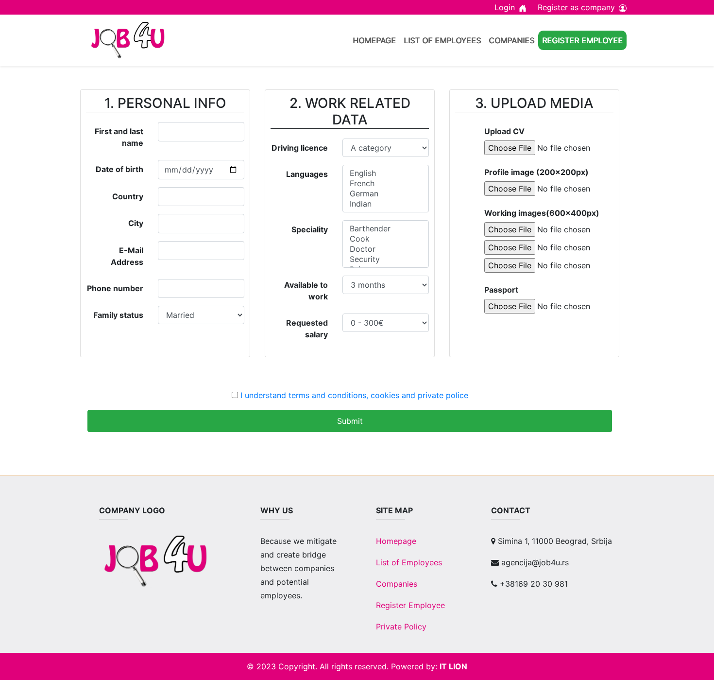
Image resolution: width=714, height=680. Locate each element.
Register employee (582, 40)
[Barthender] (385, 229)
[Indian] (385, 204)
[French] (385, 183)
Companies (511, 40)
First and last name (119, 137)
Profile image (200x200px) (536, 172)
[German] (385, 194)
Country (127, 196)
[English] (385, 173)
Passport (501, 290)
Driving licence (300, 148)
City (135, 223)
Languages (307, 174)
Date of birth (119, 169)
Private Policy (401, 626)
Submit (350, 421)
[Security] (385, 259)
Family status (118, 315)
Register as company (576, 7)
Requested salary (307, 328)
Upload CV (504, 131)
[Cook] (385, 239)
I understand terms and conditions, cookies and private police (354, 395)
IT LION (453, 666)
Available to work (306, 290)
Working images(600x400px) (541, 213)
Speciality (309, 229)
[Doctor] (385, 249)
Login (504, 7)
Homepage (374, 40)
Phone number (115, 288)
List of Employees (442, 40)
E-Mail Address (127, 256)
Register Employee (410, 605)
